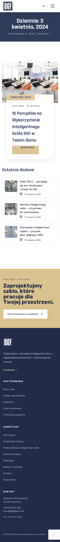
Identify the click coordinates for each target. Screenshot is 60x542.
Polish (43, 6)
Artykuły (35, 106)
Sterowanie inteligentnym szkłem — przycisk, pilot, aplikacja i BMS (35, 231)
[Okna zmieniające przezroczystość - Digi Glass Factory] (7, 6)
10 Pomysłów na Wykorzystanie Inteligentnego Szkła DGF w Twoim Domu (27, 126)
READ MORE (27, 147)
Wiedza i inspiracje (12, 467)
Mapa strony (9, 479)
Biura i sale (8, 389)
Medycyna (8, 402)
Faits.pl (14, 534)
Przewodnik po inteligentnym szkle (21, 448)
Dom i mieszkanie (12, 408)
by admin (19, 106)
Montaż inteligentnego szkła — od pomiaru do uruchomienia (33, 208)
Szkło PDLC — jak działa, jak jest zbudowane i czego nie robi (34, 185)
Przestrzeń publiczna (14, 415)
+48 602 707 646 (12, 507)
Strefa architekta (12, 454)
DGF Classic (9, 435)
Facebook (9, 370)
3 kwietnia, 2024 (20, 97)
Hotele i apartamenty (14, 395)
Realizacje (8, 460)
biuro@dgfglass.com (13, 511)
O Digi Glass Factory (13, 441)
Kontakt (7, 473)
